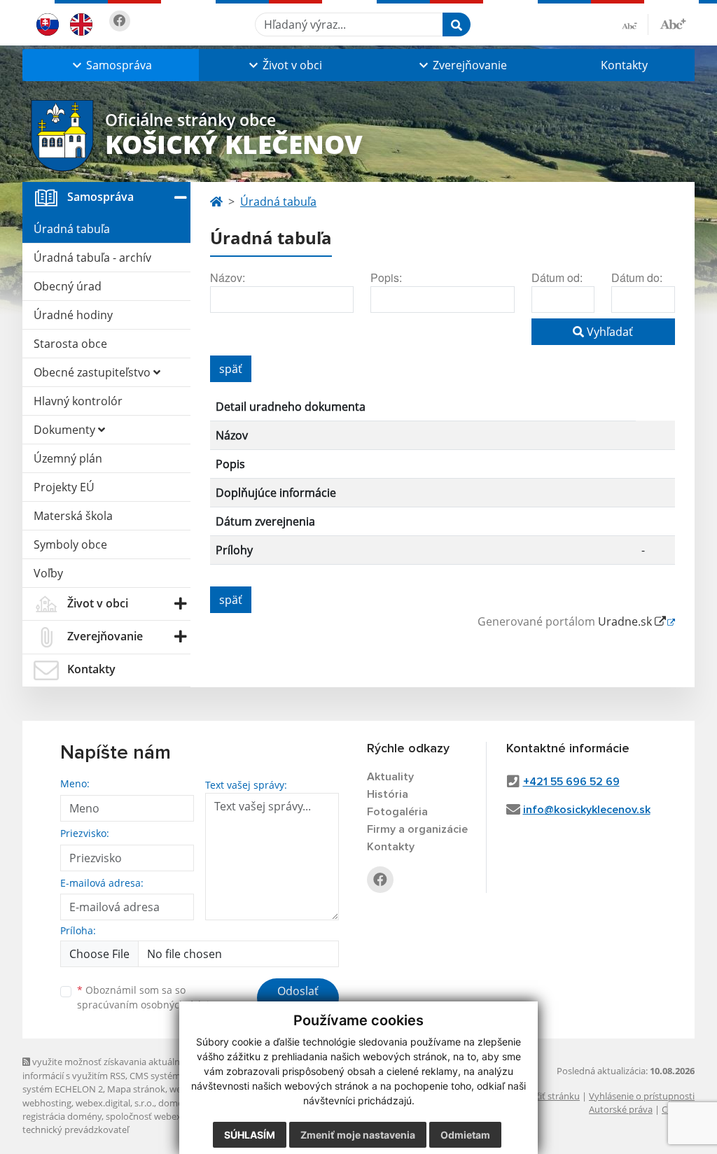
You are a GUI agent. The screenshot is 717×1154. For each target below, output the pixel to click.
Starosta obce (70, 343)
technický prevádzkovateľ (75, 1129)
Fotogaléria (397, 811)
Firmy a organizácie (417, 829)
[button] (110, 65)
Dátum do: (636, 277)
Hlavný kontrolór (78, 401)
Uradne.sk (626, 621)
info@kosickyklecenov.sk (586, 809)
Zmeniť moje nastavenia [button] (357, 1135)
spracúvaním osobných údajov (148, 1004)
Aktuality (390, 776)
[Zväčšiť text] (673, 22)
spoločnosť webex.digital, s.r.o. (169, 1116)
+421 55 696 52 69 (571, 781)
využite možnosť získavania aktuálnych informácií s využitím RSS (108, 1068)
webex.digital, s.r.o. (115, 1103)
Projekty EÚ (64, 487)
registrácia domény (62, 1116)
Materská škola (73, 515)
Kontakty (624, 65)
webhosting (46, 1103)
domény (175, 1103)
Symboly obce (70, 544)
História (387, 794)
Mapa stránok (136, 1089)
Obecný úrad (68, 286)
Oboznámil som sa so (148, 997)
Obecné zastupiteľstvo (93, 372)
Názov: (227, 277)
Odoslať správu (298, 999)
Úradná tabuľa (72, 229)
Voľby (48, 573)
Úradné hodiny (73, 315)
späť (230, 369)
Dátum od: (557, 277)
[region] (442, 484)
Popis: (386, 277)
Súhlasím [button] (249, 1135)
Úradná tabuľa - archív (92, 257)
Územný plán (68, 458)
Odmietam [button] (465, 1135)
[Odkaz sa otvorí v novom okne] (119, 20)
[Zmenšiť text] (635, 24)
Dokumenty (66, 429)
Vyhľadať (608, 331)
